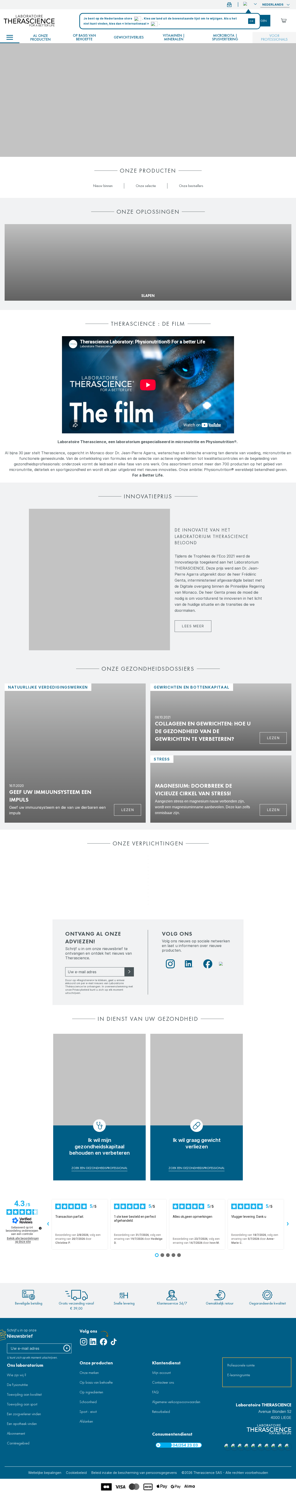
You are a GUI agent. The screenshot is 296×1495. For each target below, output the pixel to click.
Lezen (127, 810)
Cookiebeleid (76, 1473)
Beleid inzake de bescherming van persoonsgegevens (134, 1473)
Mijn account (161, 1372)
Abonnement (16, 1433)
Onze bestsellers (191, 185)
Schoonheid (88, 1401)
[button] (250, 4)
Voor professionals (274, 37)
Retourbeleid (161, 1411)
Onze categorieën (9, 37)
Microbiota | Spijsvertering (225, 37)
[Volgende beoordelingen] (287, 1224)
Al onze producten (40, 37)
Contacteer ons (163, 1382)
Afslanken (86, 1421)
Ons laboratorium (25, 1365)
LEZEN (273, 810)
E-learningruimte (238, 1375)
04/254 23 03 (185, 1445)
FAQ (155, 1392)
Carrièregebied (18, 1443)
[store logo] (29, 20)
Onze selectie (146, 185)
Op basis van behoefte (84, 37)
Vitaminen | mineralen (174, 37)
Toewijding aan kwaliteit (24, 1394)
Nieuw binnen (103, 185)
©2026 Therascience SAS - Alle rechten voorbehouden (225, 1473)
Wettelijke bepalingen (44, 1473)
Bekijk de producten (24, 288)
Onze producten (96, 1363)
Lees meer (193, 626)
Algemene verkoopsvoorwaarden (176, 1401)
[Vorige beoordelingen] (48, 1224)
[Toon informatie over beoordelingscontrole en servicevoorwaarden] (40, 1228)
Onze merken (89, 1372)
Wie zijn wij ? (16, 1375)
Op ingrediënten (91, 1392)
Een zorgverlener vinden (24, 1413)
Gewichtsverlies (129, 37)
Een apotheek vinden (22, 1423)
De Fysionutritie (17, 1384)
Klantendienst (166, 1363)
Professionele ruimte (241, 1365)
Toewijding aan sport (22, 1404)
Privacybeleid (80, 989)
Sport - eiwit (88, 1411)
